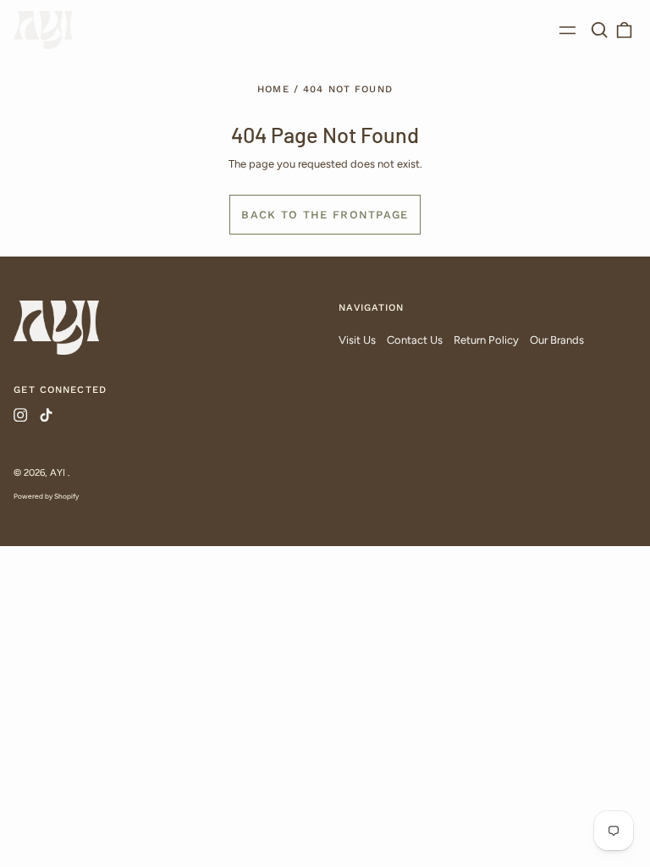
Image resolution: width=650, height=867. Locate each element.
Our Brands (557, 340)
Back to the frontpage (324, 214)
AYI (59, 472)
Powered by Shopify (46, 496)
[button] (599, 30)
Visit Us (357, 340)
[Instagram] (20, 415)
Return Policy (486, 340)
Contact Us (415, 340)
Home (273, 89)
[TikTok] (45, 415)
